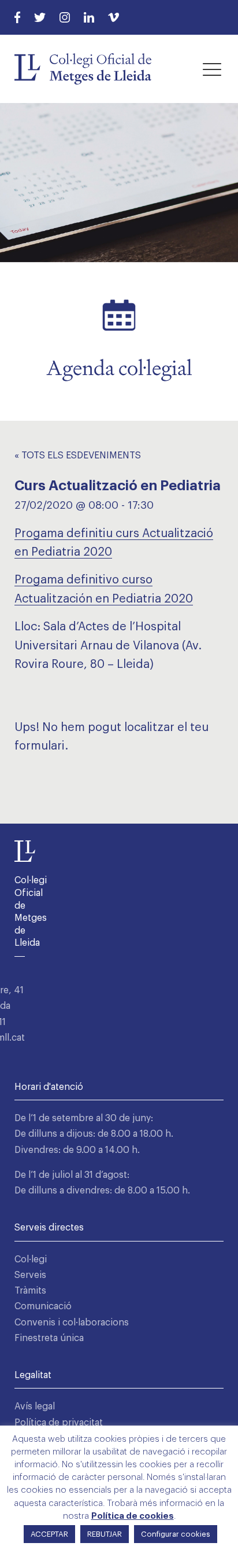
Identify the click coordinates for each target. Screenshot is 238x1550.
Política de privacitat (58, 1422)
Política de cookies (132, 1516)
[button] (212, 68)
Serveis (30, 1275)
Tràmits (30, 1290)
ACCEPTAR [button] (49, 1534)
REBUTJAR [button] (104, 1534)
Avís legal (34, 1406)
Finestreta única (49, 1338)
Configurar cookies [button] (175, 1534)
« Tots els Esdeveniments (77, 455)
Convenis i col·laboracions (71, 1322)
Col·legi (30, 1259)
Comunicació (43, 1306)
